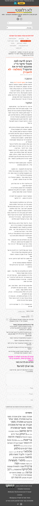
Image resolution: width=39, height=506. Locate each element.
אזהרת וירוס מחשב (21, 429)
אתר (31, 400)
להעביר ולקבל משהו (22, 454)
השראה (10, 443)
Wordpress (13, 498)
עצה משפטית (24, 464)
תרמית (12, 43)
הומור (26, 443)
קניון (13, 469)
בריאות (27, 439)
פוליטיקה (26, 469)
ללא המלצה (19, 48)
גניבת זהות (12, 440)
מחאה (28, 457)
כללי (28, 38)
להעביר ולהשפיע (13, 452)
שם (32, 388)
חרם (22, 448)
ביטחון (23, 434)
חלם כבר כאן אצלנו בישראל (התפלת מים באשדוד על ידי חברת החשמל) (22, 320)
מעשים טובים (18, 457)
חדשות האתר (13, 45)
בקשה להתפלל (27, 437)
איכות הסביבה (13, 431)
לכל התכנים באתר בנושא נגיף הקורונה (21, 35)
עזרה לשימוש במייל (23, 45)
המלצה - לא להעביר (25, 41)
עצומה (10, 466)
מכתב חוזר (21, 38)
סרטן (30, 464)
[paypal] (18, 19)
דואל (31, 394)
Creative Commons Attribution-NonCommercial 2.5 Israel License (19, 492)
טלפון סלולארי (23, 450)
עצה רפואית (18, 466)
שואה (19, 472)
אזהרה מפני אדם (25, 416)
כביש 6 (20, 452)
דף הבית (25, 52)
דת (30, 443)
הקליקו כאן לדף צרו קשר (25, 362)
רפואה (23, 473)
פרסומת (17, 469)
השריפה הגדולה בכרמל (26, 446)
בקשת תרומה (15, 436)
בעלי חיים (15, 434)
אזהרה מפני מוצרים (20, 426)
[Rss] (21, 19)
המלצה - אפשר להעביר (12, 41)
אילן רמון (29, 434)
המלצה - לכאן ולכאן (21, 43)
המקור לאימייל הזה (19, 82)
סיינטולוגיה (29, 461)
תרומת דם (16, 477)
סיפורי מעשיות (21, 311)
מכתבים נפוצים (12, 38)
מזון (11, 454)
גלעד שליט (20, 440)
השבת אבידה (18, 443)
